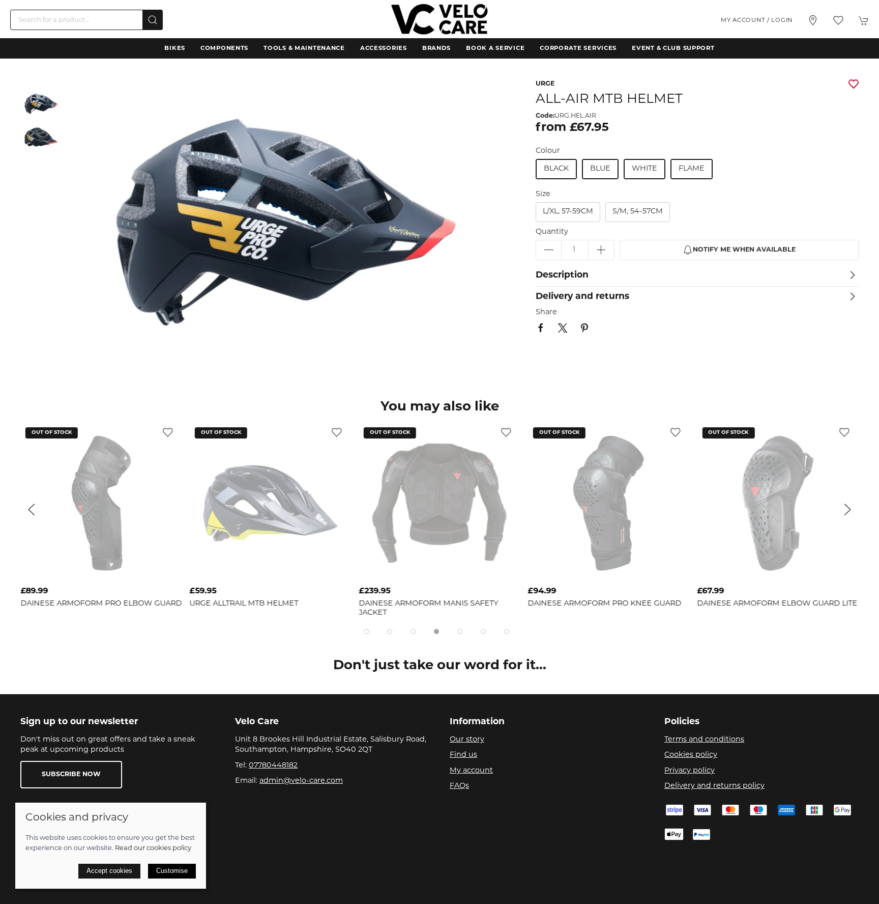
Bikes (174, 48)
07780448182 (273, 766)
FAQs (459, 786)
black (556, 169)
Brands (436, 48)
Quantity (552, 232)
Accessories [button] (383, 48)
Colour (548, 151)
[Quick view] (168, 574)
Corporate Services (578, 48)
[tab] (366, 631)
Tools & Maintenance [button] (304, 48)
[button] (838, 20)
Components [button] (224, 48)
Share (546, 312)
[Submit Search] (152, 20)
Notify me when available (744, 250)
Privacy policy (689, 771)
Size (543, 194)
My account (471, 771)
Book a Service (495, 48)
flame (692, 169)
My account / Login (757, 20)
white (644, 169)
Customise (172, 870)
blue (600, 169)
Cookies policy (690, 755)
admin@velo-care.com (301, 781)
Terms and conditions (704, 740)
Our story (467, 740)
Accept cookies (109, 870)
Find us (463, 755)
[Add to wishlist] (168, 433)
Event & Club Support (673, 48)
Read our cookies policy (153, 848)
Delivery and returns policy (714, 786)
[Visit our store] (813, 20)
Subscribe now (71, 775)
